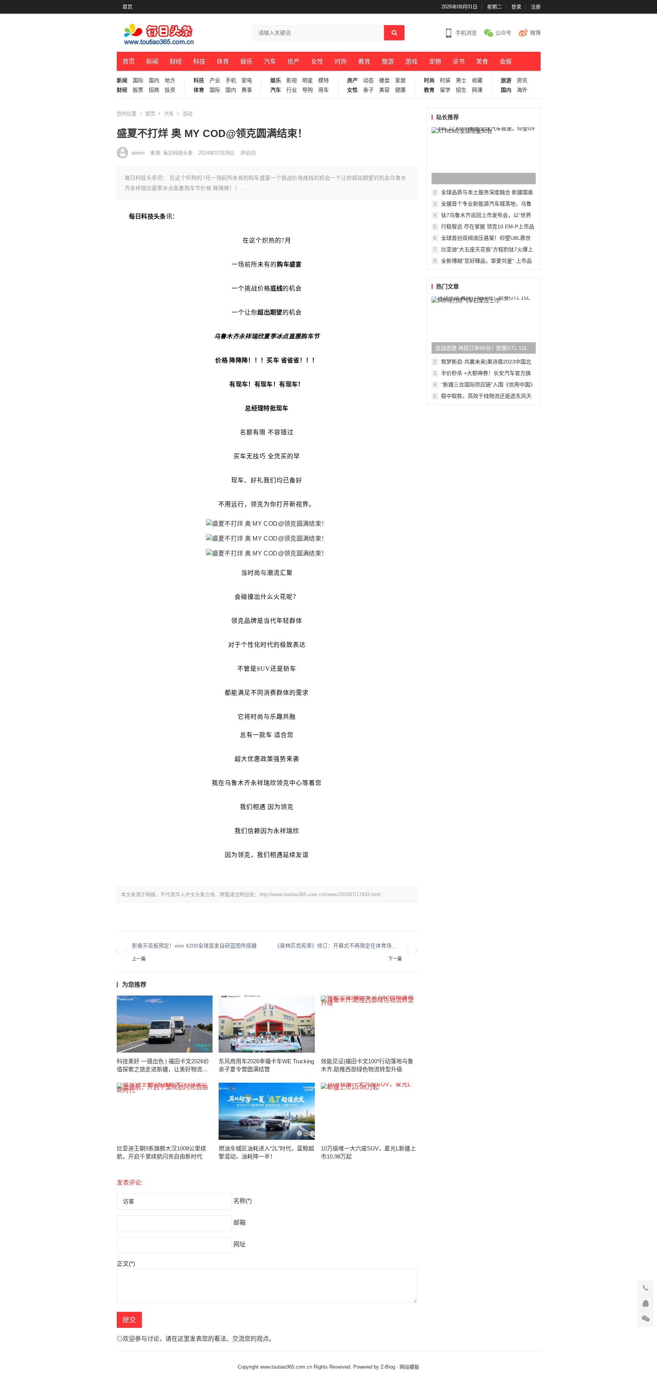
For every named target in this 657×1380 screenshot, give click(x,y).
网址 (239, 1244)
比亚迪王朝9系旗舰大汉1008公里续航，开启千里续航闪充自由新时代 (161, 1152)
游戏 (411, 61)
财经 (176, 61)
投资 (170, 90)
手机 (230, 80)
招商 (154, 90)
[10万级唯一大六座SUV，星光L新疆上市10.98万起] (369, 1111)
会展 (506, 61)
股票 (138, 90)
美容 (384, 90)
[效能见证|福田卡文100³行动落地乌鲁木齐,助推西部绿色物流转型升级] (369, 1024)
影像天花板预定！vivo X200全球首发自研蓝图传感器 (194, 946)
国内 (154, 80)
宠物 (435, 61)
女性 (317, 61)
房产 (293, 61)
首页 (127, 7)
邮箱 (239, 1222)
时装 (445, 80)
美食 (482, 61)
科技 (199, 61)
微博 (535, 33)
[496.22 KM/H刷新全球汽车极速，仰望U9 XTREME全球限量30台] (484, 155)
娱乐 (246, 61)
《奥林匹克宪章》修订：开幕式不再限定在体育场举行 (338, 946)
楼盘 (384, 80)
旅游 (388, 61)
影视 (291, 80)
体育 (223, 61)
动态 (368, 80)
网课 (477, 90)
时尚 (341, 61)
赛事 (246, 90)
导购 (307, 90)
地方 (170, 80)
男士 (461, 80)
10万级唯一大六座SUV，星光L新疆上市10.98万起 (368, 1152)
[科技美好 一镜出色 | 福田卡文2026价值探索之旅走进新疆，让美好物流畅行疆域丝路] (165, 1024)
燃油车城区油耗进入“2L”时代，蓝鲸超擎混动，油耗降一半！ (266, 1152)
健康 (400, 90)
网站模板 (409, 1367)
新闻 (152, 61)
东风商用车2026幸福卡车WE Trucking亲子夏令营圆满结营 (266, 1065)
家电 (246, 80)
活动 (187, 113)
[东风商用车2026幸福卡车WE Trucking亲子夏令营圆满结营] (267, 1024)
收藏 (477, 80)
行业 (291, 90)
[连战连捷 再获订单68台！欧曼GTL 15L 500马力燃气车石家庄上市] (484, 325)
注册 (536, 7)
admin (137, 153)
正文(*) (126, 1263)
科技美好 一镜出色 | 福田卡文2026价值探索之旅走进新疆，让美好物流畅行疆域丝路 (163, 1065)
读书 (458, 61)
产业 (214, 80)
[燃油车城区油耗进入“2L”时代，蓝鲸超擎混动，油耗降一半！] (267, 1111)
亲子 (368, 90)
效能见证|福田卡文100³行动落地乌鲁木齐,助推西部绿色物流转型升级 (367, 1065)
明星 (307, 80)
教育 (364, 61)
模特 (323, 80)
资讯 (522, 80)
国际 (138, 80)
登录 (516, 7)
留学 (445, 90)
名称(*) (242, 1201)
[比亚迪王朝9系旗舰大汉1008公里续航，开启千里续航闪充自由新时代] (165, 1111)
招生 (461, 90)
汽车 (270, 61)
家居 (400, 80)
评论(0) (248, 153)
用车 (323, 90)
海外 (522, 90)
